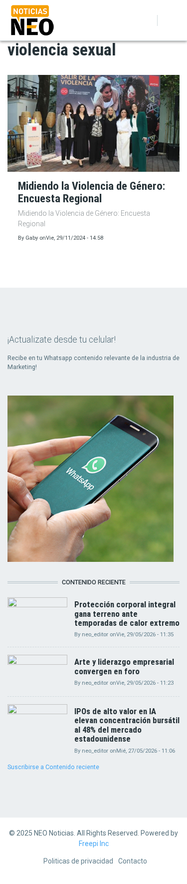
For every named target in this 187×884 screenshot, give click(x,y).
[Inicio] (32, 19)
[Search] (145, 20)
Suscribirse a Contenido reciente (53, 767)
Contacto (132, 861)
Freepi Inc (94, 844)
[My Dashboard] (132, 20)
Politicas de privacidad (78, 861)
